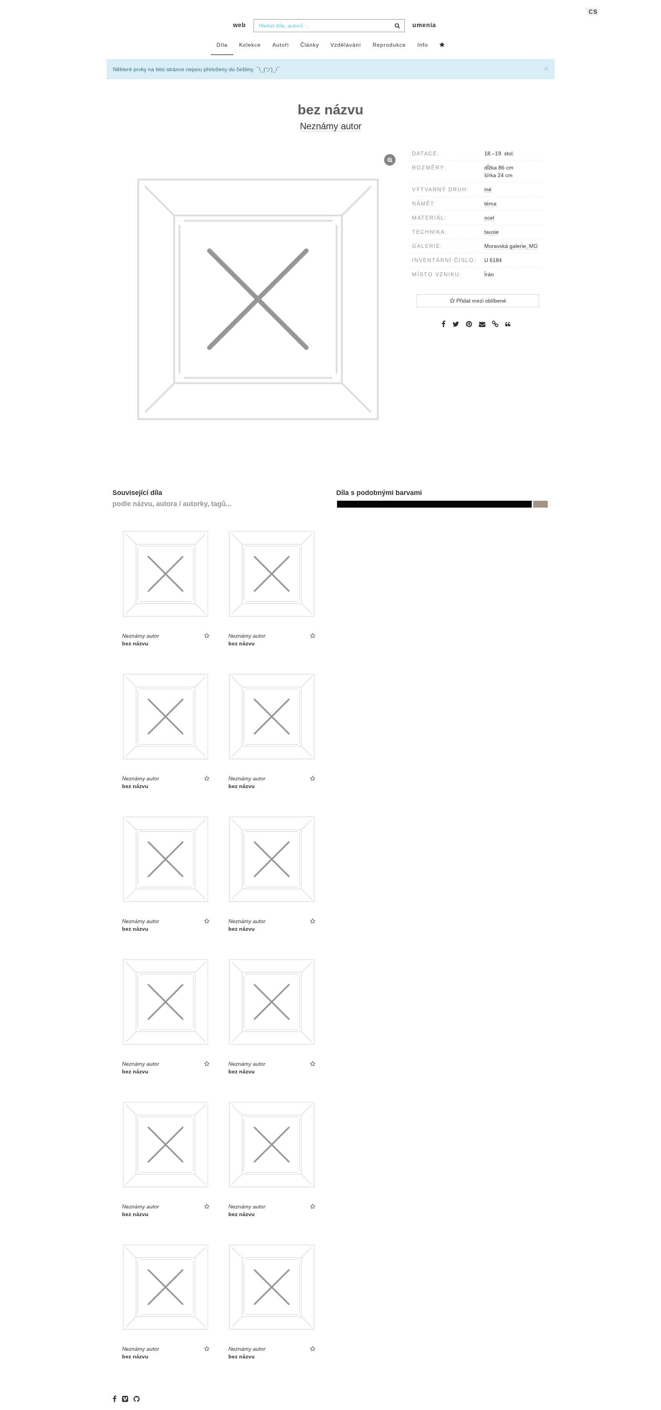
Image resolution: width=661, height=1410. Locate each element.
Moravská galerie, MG (511, 246)
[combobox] (329, 25)
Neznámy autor (330, 126)
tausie (491, 232)
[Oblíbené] (442, 45)
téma (490, 203)
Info (422, 45)
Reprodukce (389, 45)
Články (309, 45)
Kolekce (250, 45)
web (239, 25)
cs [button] (593, 11)
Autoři (280, 45)
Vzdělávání (345, 45)
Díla (222, 45)
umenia (424, 25)
